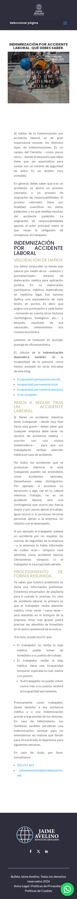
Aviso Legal (21, 886)
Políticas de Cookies (38, 890)
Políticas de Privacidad (46, 886)
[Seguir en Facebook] (30, 851)
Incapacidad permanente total (37, 384)
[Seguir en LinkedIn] (46, 851)
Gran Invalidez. (27, 394)
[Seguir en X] (38, 851)
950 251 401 (25, 765)
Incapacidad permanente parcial (38, 379)
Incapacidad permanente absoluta (40, 389)
